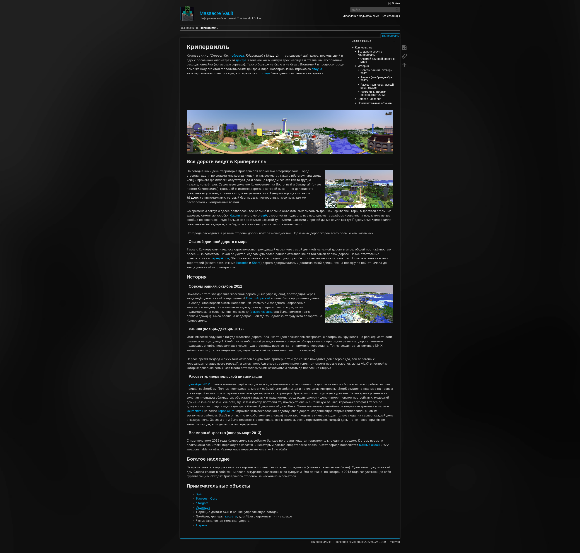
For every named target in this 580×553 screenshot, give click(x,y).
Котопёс (242, 262)
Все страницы (391, 16)
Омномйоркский (258, 298)
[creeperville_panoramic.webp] (290, 117)
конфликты (195, 411)
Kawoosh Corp (206, 498)
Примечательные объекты (375, 103)
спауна (317, 69)
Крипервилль (363, 47)
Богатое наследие (369, 99)
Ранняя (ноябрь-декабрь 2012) (376, 79)
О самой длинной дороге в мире (377, 60)
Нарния (202, 525)
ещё (264, 215)
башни (235, 215)
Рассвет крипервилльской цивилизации (377, 86)
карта (273, 55)
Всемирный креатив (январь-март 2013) (373, 93)
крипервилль (209, 27)
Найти (398, 9)
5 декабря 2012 (198, 384)
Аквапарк (203, 507)
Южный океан (369, 445)
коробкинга (226, 411)
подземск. (237, 55)
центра (241, 60)
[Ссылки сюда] (404, 56)
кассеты (231, 516)
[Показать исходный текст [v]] (404, 47)
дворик (196, 197)
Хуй (199, 494)
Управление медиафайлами (361, 16)
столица (264, 73)
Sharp (256, 262)
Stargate (202, 503)
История (363, 66)
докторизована (262, 311)
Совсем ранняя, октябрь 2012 (376, 72)
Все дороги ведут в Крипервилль (370, 53)
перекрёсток (220, 258)
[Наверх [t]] (404, 64)
